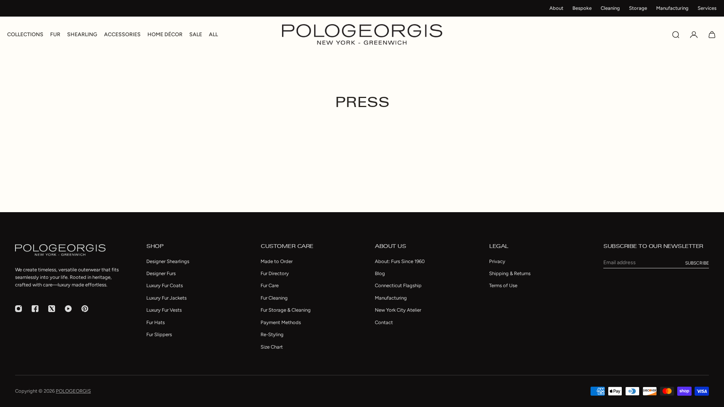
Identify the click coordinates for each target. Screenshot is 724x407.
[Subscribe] (697, 263)
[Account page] (694, 34)
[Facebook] (35, 308)
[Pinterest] (85, 308)
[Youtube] (68, 308)
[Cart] (712, 34)
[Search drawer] (676, 34)
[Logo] (362, 34)
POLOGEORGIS (73, 391)
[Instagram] (18, 308)
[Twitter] (51, 308)
